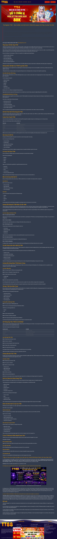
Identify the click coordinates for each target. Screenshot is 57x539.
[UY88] (28, 529)
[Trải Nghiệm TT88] (6, 2)
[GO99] (28, 533)
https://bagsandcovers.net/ (22, 42)
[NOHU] (28, 537)
